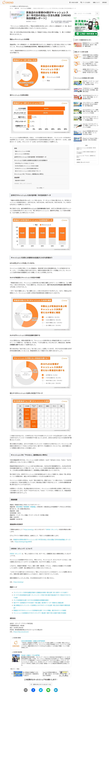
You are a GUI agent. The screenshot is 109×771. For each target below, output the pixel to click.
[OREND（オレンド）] (8, 2)
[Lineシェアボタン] (48, 690)
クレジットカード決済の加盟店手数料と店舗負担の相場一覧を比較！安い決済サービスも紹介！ (41, 592)
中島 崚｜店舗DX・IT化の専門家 (62, 22)
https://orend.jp (28, 529)
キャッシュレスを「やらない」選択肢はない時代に (86, 156)
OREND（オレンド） (51, 529)
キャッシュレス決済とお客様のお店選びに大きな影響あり (86, 152)
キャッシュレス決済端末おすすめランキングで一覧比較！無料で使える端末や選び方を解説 (40, 613)
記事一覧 (17, 8)
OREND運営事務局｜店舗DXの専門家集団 (63, 21)
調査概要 (78, 159)
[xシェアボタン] (41, 690)
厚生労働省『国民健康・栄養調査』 (26, 507)
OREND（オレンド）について (83, 162)
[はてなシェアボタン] (56, 690)
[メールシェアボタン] (26, 690)
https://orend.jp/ (18, 582)
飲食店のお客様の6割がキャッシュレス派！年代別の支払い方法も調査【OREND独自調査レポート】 (42, 539)
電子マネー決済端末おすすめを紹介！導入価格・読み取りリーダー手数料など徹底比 (38, 603)
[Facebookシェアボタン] (33, 690)
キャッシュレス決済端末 (26, 8)
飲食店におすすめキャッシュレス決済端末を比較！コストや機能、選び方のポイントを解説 (40, 610)
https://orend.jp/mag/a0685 (23, 542)
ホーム (11, 8)
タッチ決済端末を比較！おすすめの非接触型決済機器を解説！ (31, 600)
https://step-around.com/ (21, 632)
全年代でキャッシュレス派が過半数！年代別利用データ (86, 148)
